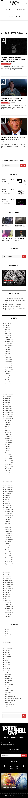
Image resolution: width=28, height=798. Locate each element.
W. (12, 63)
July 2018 (7, 519)
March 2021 (8, 454)
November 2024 (9, 365)
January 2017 (8, 555)
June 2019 (7, 497)
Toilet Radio (8, 702)
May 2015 (7, 596)
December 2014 (9, 606)
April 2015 (7, 598)
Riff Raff (7, 686)
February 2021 (8, 456)
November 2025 (9, 341)
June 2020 (7, 473)
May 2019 (7, 499)
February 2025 (8, 359)
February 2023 (8, 408)
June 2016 (7, 570)
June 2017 (7, 545)
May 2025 (7, 353)
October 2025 (8, 343)
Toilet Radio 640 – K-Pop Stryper (13, 304)
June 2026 (7, 327)
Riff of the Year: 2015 (9, 787)
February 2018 (8, 529)
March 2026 (8, 333)
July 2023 (7, 398)
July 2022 (7, 422)
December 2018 (9, 509)
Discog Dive (8, 640)
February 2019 (8, 505)
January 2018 (8, 531)
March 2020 (8, 479)
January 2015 (8, 604)
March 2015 (8, 600)
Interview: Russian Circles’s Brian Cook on (20, 227)
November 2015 (9, 584)
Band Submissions (9, 630)
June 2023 (7, 400)
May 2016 (7, 572)
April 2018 (7, 525)
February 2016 (8, 578)
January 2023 (8, 410)
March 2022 (8, 430)
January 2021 (8, 458)
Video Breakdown (9, 704)
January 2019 (8, 507)
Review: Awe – (12, 283)
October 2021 (8, 440)
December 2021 (9, 436)
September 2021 (9, 442)
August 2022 (8, 420)
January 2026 (8, 337)
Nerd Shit (8, 102)
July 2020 (7, 471)
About (11, 16)
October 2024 (8, 367)
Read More (4, 73)
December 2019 (9, 485)
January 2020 (8, 483)
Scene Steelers (9, 690)
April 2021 (7, 452)
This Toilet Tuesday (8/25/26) (12, 306)
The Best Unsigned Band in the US (13, 698)
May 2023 (7, 402)
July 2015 (7, 592)
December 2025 (9, 339)
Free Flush (7, 650)
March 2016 (8, 576)
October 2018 (8, 513)
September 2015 (9, 588)
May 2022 (7, 426)
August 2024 (8, 371)
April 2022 (7, 428)
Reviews (10, 280)
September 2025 (9, 345)
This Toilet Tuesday (10, 700)
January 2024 (8, 386)
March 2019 (8, 503)
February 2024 (8, 384)
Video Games (8, 706)
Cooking (7, 638)
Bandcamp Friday (9, 632)
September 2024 (9, 369)
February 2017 (8, 554)
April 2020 (7, 477)
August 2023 (8, 396)
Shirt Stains (8, 692)
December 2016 (9, 558)
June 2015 (7, 594)
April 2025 (7, 355)
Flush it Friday (8, 648)
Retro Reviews (8, 680)
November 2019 (9, 487)
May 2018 (7, 523)
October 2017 (8, 537)
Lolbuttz (7, 658)
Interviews (7, 652)
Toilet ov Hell (12, 795)
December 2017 (9, 533)
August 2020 (8, 469)
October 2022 (8, 416)
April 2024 (7, 380)
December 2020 (9, 460)
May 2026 (7, 329)
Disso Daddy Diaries (10, 644)
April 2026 (7, 331)
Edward (13, 102)
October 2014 (8, 610)
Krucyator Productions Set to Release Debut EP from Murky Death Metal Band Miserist (13, 59)
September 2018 (9, 515)
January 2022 (8, 434)
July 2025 (7, 349)
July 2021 (7, 446)
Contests (7, 636)
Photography (8, 674)
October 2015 (8, 586)
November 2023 (9, 390)
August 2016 (8, 566)
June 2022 (7, 424)
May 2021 (7, 450)
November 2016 (9, 560)
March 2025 (8, 357)
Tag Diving (7, 694)
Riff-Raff (7, 688)
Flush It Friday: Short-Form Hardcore (14, 298)
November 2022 (9, 414)
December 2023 (9, 388)
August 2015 (8, 590)
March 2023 (8, 406)
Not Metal (7, 668)
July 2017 (7, 543)
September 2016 (9, 564)
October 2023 (8, 392)
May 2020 (7, 475)
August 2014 (8, 614)
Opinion (7, 672)
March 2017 (8, 551)
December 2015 (9, 582)
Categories (8, 9)
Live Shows (8, 656)
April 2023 (7, 404)
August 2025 (8, 347)
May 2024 (7, 378)
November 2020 (9, 463)
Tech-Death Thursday (10, 696)
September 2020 (9, 467)
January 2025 (8, 361)
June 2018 (7, 521)
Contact (18, 16)
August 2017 (8, 541)
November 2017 (9, 535)
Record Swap (8, 678)
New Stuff (8, 63)
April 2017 (7, 549)
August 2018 (8, 517)
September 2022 (9, 418)
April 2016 (7, 574)
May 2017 (7, 547)
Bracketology (8, 634)
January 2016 (8, 580)
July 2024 (7, 373)
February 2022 (8, 432)
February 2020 (8, 481)
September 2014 (9, 612)
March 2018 (8, 527)
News (6, 666)
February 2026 (8, 335)
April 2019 (7, 501)
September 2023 (9, 394)
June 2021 (7, 448)
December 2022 (9, 412)
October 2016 (8, 562)
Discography (8, 642)
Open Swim (8, 670)
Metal (3, 63)
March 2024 (8, 382)
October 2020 (8, 464)
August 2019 (8, 493)
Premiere (7, 676)
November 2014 (9, 608)
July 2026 (7, 325)
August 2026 (8, 323)
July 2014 (7, 616)
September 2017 (9, 539)
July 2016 (7, 568)
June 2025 (7, 351)
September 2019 (9, 491)
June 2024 (7, 376)
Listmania (7, 654)
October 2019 (8, 489)
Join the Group (20, 9)
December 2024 (9, 363)
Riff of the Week (9, 684)
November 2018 (9, 511)
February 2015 (8, 602)
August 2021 (8, 444)
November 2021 (9, 438)
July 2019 (7, 495)
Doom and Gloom (9, 646)
